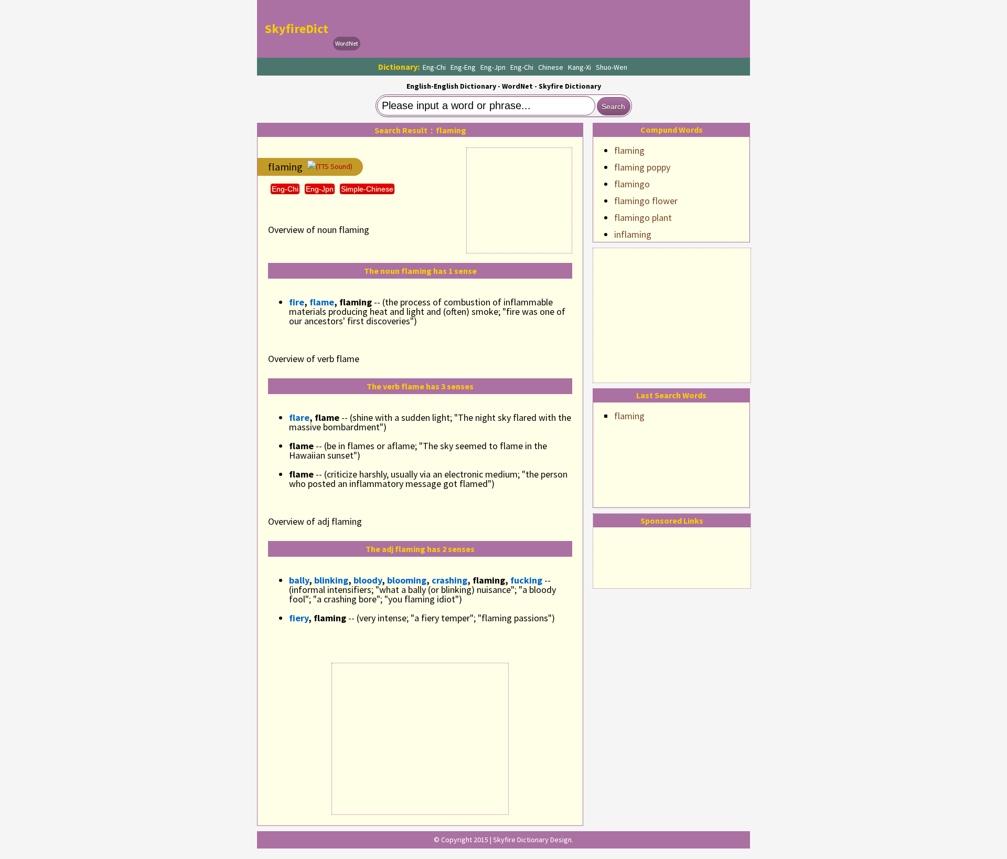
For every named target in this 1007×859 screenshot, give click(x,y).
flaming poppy (642, 167)
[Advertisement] (672, 313)
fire (296, 302)
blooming (406, 580)
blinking (331, 580)
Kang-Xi (579, 67)
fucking (526, 580)
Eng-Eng (463, 67)
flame (321, 302)
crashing (449, 580)
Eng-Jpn (493, 67)
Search (613, 106)
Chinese (550, 67)
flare (299, 417)
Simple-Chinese (367, 189)
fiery (298, 618)
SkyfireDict (296, 28)
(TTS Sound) (334, 166)
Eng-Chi (434, 67)
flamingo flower (646, 201)
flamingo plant (643, 217)
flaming (629, 150)
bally (299, 580)
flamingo (632, 184)
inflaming (632, 234)
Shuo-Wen (611, 67)
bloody (367, 580)
